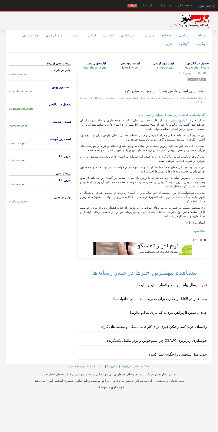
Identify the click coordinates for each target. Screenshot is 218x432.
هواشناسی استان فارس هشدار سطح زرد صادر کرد (165, 91)
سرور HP (65, 156)
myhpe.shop (17, 160)
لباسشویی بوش (96, 63)
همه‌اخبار (200, 35)
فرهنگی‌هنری (54, 35)
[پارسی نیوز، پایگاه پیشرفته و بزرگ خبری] (189, 21)
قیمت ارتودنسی (130, 63)
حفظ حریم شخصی (81, 366)
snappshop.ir (166, 67)
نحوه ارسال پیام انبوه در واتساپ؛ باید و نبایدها (172, 285)
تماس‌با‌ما (149, 5)
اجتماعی (108, 35)
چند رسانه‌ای (31, 35)
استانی (91, 35)
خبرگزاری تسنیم (181, 120)
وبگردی (200, 44)
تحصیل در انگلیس (198, 63)
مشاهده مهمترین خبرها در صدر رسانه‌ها (144, 272)
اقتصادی (166, 35)
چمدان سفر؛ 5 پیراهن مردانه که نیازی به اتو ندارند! (168, 313)
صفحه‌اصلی (184, 5)
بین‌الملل (74, 35)
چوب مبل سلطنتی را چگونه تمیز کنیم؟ (178, 354)
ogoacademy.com (197, 67)
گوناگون (184, 44)
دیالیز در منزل (62, 70)
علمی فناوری (129, 35)
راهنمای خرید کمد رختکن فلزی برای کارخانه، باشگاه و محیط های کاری (154, 327)
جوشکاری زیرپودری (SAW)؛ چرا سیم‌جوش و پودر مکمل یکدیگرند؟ (156, 341)
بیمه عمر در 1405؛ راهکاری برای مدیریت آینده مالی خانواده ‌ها (160, 299)
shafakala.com (19, 74)
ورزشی (149, 35)
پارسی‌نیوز (206, 5)
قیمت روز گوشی (164, 63)
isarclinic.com (131, 67)
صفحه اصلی (141, 366)
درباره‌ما (166, 5)
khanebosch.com (94, 67)
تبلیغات (100, 366)
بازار (169, 44)
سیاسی (183, 35)
